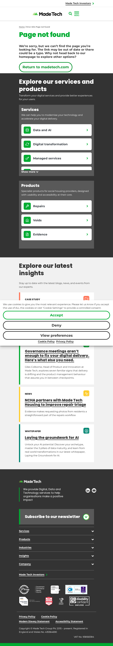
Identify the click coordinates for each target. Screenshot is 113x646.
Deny (56, 325)
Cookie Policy (46, 341)
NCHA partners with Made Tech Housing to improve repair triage (55, 402)
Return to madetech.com (46, 67)
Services (24, 531)
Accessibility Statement (69, 621)
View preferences (56, 335)
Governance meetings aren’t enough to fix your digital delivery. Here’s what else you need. (57, 355)
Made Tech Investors (78, 3)
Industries (25, 547)
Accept (56, 315)
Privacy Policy (65, 341)
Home (22, 27)
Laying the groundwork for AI (52, 437)
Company (25, 564)
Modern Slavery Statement (34, 621)
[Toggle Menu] (76, 12)
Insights (24, 555)
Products (24, 539)
